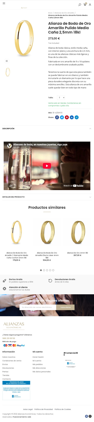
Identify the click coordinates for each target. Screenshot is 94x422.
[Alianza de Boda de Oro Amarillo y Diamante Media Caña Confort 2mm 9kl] (16, 232)
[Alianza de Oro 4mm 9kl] (78, 232)
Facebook (57, 117)
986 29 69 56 (8, 338)
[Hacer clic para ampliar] (6, 60)
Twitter (62, 117)
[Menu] (3, 3)
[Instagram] (90, 416)
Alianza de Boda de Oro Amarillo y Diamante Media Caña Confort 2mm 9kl (16, 255)
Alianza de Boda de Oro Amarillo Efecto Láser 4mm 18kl (47, 255)
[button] (41, 270)
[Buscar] (79, 4)
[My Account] (90, 4)
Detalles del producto (13, 197)
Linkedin (72, 117)
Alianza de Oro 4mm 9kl (77, 253)
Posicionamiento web (22, 417)
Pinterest (67, 117)
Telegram (77, 117)
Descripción (8, 128)
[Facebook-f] (86, 416)
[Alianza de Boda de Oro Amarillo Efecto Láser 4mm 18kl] (47, 232)
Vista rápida (24, 219)
